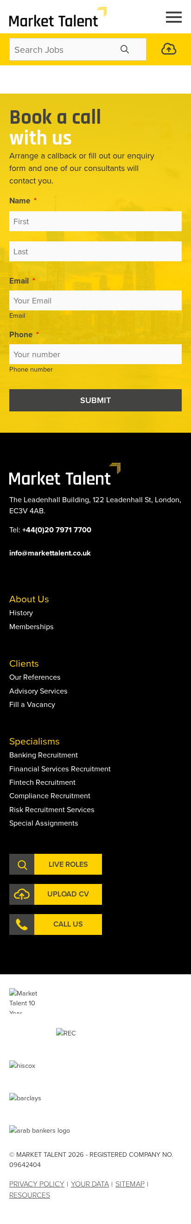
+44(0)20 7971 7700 (56, 529)
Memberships (31, 626)
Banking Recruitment (43, 755)
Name (23, 201)
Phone (24, 334)
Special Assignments (43, 823)
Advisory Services (38, 691)
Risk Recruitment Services (52, 809)
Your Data (90, 1184)
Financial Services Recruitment (60, 768)
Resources (29, 1195)
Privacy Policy (36, 1184)
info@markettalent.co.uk (50, 553)
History (21, 612)
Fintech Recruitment (42, 782)
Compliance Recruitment (49, 795)
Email (22, 281)
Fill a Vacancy (32, 704)
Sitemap (130, 1184)
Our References (35, 677)
